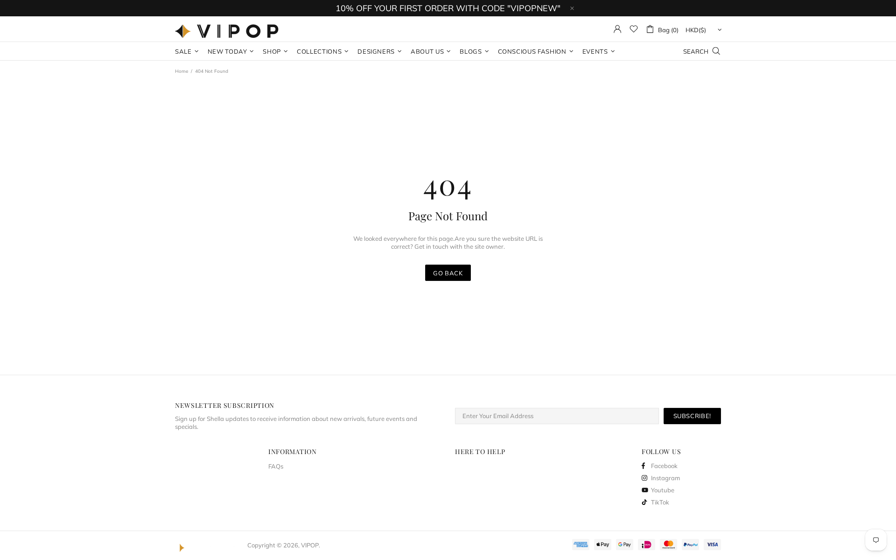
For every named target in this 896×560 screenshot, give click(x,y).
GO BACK (448, 273)
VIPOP (229, 29)
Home (181, 71)
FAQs (275, 466)
